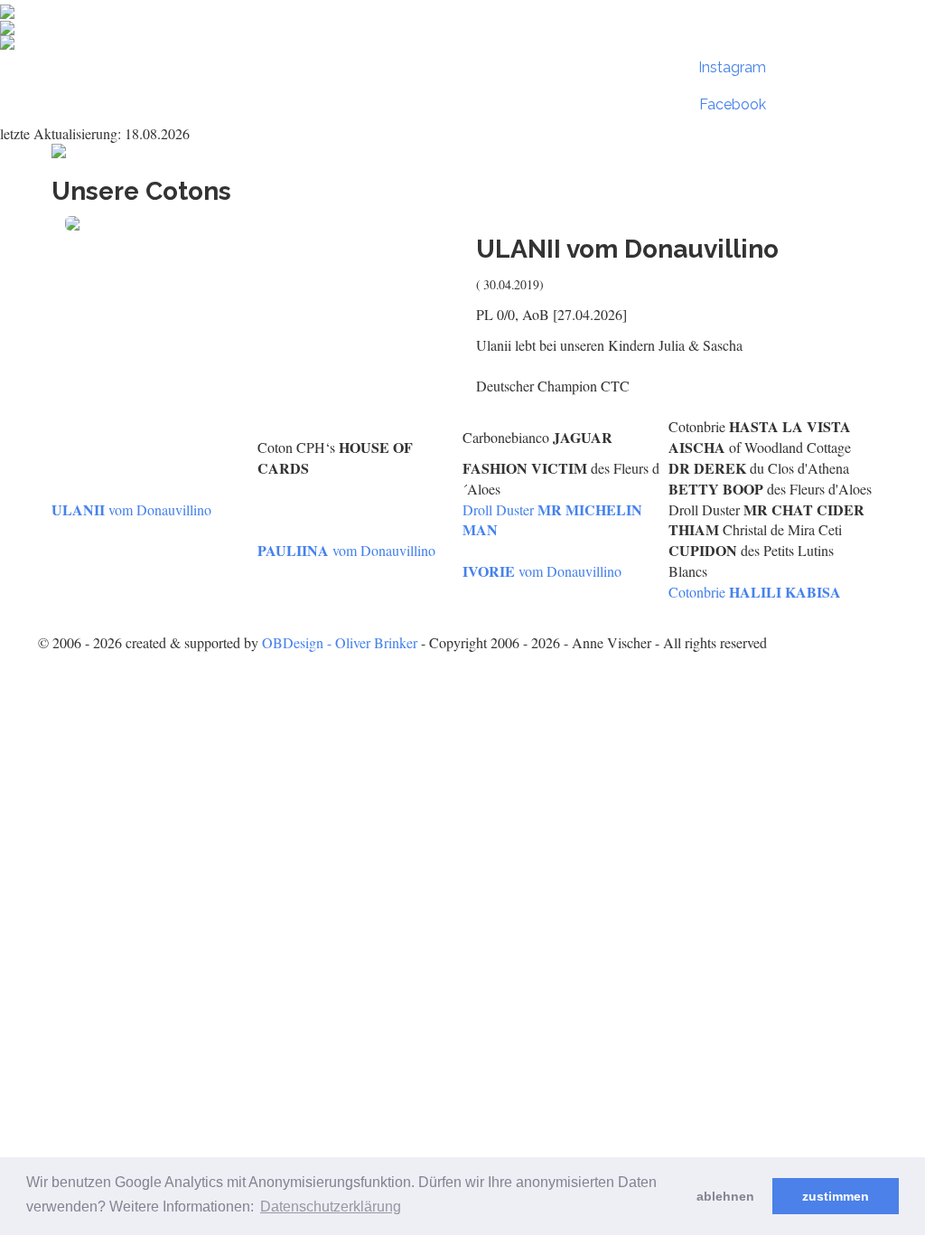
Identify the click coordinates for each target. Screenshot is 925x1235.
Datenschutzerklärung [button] (330, 1206)
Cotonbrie (754, 591)
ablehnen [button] (725, 1196)
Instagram (732, 67)
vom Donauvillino (131, 509)
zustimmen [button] (835, 1196)
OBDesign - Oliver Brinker (339, 642)
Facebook (732, 104)
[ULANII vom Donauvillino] (257, 223)
